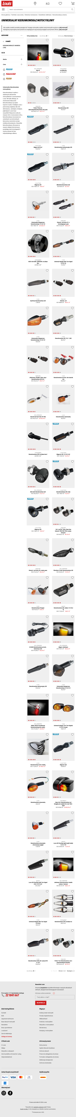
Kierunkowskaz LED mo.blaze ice (63, 921)
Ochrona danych (44, 1051)
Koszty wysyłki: (24, 1109)
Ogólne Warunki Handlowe (47, 1048)
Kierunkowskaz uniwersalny (63, 416)
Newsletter (4, 1024)
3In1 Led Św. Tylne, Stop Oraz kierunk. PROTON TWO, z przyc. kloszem (63, 531)
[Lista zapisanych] (60, 3)
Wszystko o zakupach (7, 1051)
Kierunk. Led (63, 300)
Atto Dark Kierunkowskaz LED (38, 492)
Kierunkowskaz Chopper (38, 608)
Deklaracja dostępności (46, 1060)
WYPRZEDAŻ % (11, 74)
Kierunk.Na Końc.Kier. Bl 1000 (38, 416)
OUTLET (9, 78)
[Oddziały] (35, 3)
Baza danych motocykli (8, 1021)
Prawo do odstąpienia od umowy (48, 1054)
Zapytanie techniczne (7, 1018)
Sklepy (3, 1048)
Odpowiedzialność (6, 1057)
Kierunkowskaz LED (63, 108)
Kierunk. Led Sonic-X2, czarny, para (38, 570)
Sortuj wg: (61, 36)
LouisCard (4, 1030)
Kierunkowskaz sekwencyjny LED (63, 147)
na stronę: (42, 36)
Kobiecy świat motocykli (46, 1013)
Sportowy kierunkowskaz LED (38, 300)
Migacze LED (38, 185)
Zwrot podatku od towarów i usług (11, 1054)
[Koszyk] (73, 3)
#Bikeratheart (43, 1018)
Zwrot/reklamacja (6, 1033)
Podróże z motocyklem (45, 1021)
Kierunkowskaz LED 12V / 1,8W (63, 338)
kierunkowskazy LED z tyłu (63, 492)
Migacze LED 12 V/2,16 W (63, 454)
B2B (2, 1016)
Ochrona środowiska (45, 1063)
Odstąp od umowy (6, 1036)
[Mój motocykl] (47, 3)
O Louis (3, 1045)
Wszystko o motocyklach (46, 1024)
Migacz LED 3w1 (38, 147)
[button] (72, 9)
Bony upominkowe (6, 1027)
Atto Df (38, 70)
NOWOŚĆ (9, 69)
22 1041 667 (12, 995)
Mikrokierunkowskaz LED (63, 185)
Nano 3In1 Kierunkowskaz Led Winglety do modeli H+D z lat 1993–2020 (63, 804)
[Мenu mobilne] (3, 9)
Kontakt (3, 1013)
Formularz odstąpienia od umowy (49, 1057)
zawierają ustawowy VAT (40, 1107)
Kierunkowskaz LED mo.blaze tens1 (38, 454)
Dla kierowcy (43, 1027)
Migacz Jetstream (63, 647)
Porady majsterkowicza (46, 1016)
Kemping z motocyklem (46, 1030)
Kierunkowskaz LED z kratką (37, 764)
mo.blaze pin (63, 70)
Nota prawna (43, 1045)
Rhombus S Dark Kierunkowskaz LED (63, 570)
